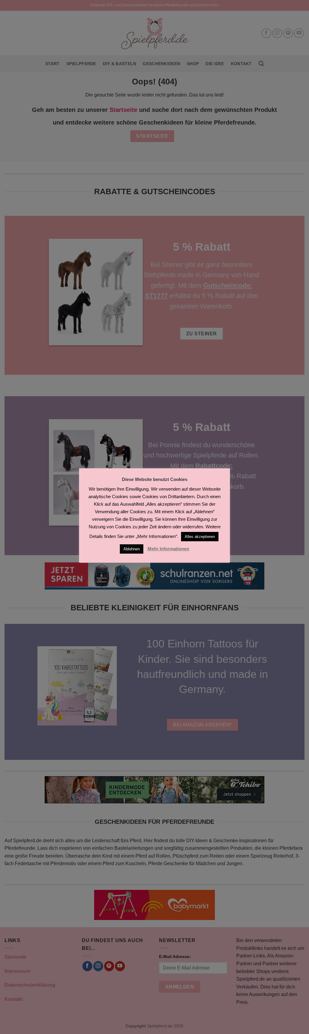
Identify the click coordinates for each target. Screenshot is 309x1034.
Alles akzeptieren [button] (200, 536)
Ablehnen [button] (131, 549)
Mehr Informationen (168, 548)
